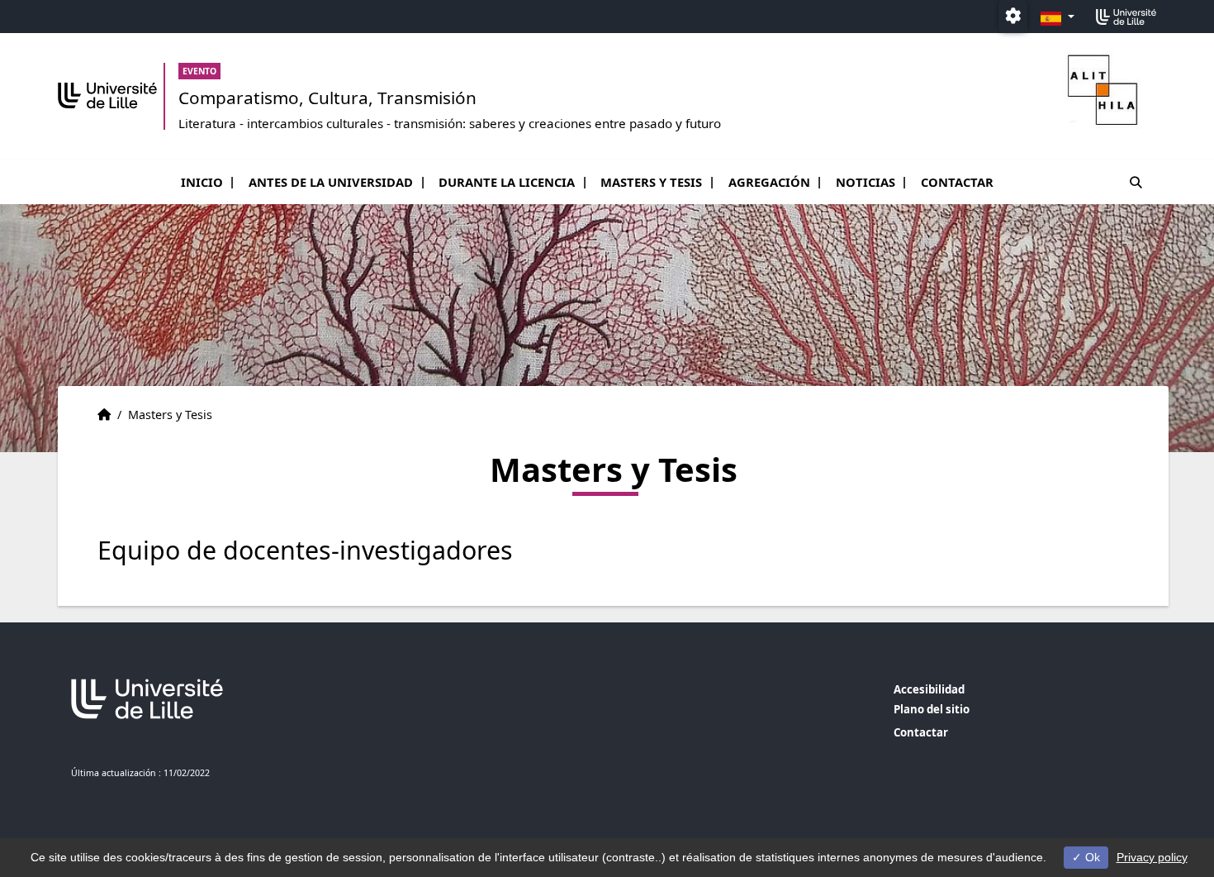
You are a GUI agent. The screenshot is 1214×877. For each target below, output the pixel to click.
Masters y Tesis (651, 182)
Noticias (865, 182)
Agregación (769, 182)
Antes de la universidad (331, 182)
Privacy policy (1152, 857)
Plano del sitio (932, 709)
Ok (1091, 857)
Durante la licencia (507, 182)
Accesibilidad (929, 689)
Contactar (957, 182)
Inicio (202, 182)
